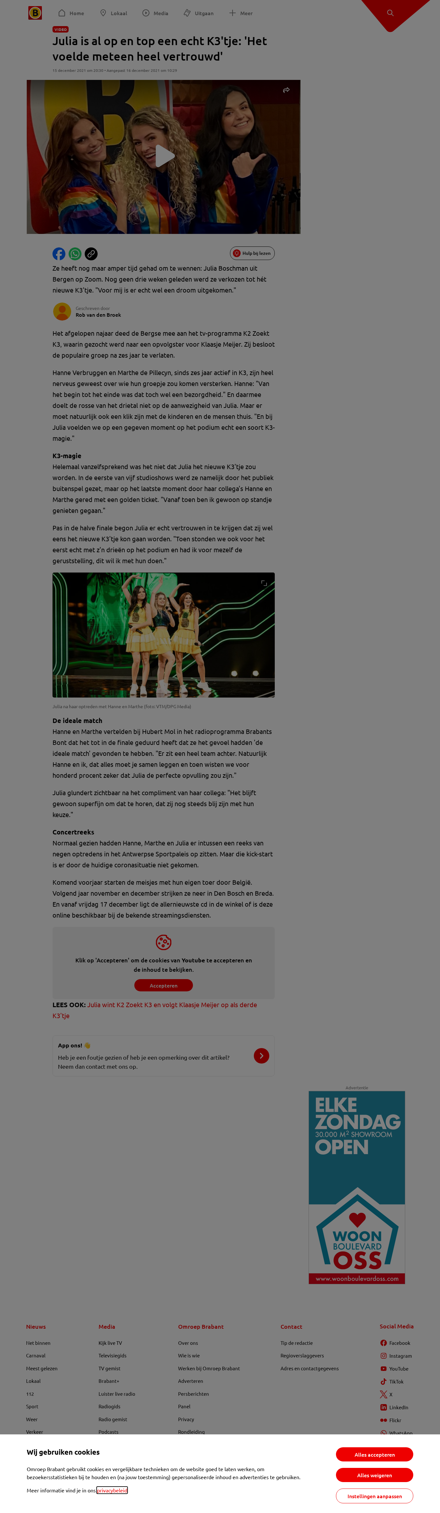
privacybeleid (112, 1490)
